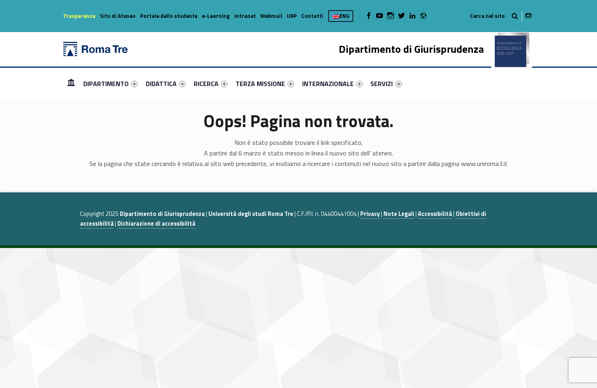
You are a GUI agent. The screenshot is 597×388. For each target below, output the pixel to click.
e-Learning (216, 16)
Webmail (271, 16)
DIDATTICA (161, 83)
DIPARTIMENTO (106, 83)
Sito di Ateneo (118, 16)
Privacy (370, 213)
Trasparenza (79, 16)
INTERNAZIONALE (328, 83)
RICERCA (206, 83)
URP (292, 16)
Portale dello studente (168, 16)
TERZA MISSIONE (260, 83)
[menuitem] (71, 83)
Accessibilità (435, 213)
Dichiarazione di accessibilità (156, 223)
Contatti (312, 16)
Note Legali (398, 213)
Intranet (245, 16)
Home (71, 83)
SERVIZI (381, 83)
